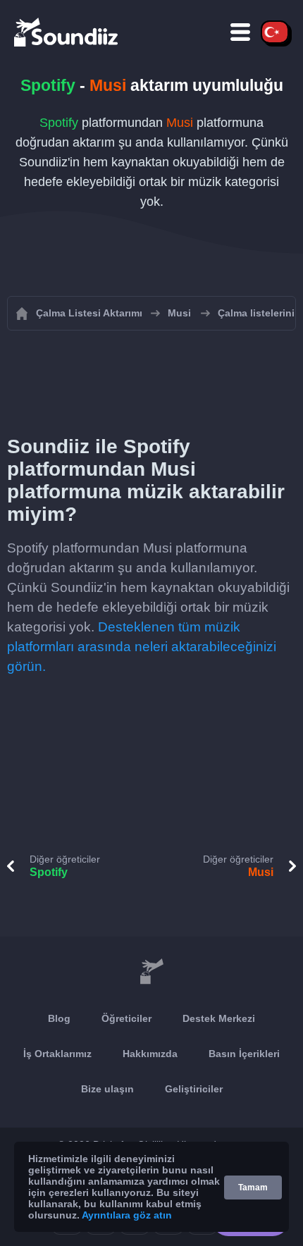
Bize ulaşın (107, 1088)
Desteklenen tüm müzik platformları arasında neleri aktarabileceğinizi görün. (141, 646)
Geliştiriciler (194, 1088)
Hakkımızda (150, 1053)
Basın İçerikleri (244, 1053)
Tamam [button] (253, 1187)
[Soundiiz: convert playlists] (151, 972)
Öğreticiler (126, 1018)
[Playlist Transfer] (67, 31)
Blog (59, 1018)
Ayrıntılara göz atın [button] (127, 1215)
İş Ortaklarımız (57, 1053)
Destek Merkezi (219, 1018)
